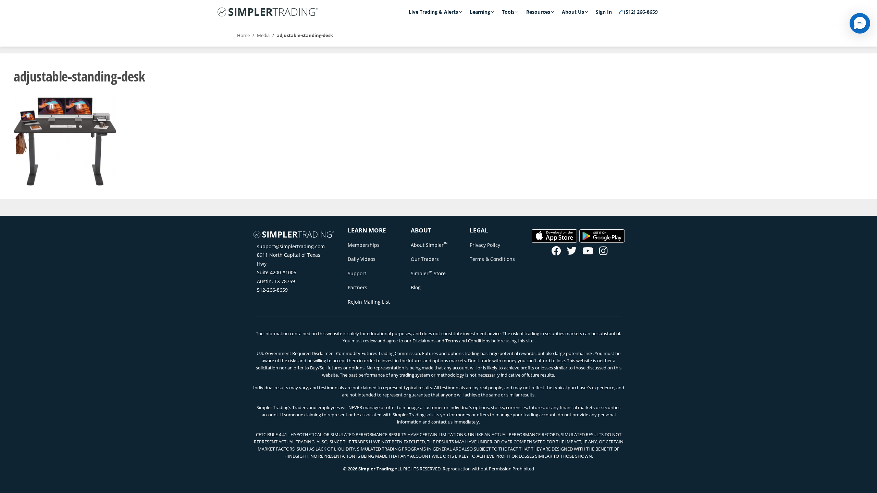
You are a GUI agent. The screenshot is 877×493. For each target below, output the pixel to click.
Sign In (604, 12)
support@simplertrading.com (291, 246)
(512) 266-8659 (640, 12)
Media (263, 35)
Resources (538, 12)
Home (243, 35)
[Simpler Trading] (268, 12)
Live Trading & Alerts (433, 12)
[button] (860, 23)
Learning (480, 12)
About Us (573, 12)
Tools (508, 12)
